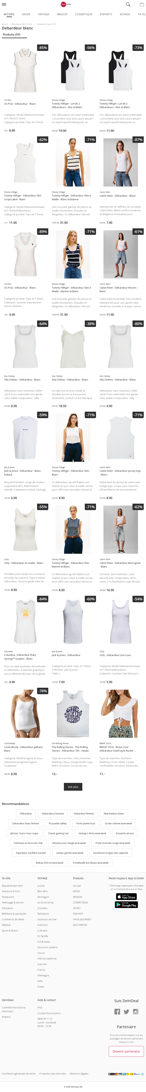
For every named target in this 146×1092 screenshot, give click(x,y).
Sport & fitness (10, 930)
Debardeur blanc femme (25, 823)
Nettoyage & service (13, 902)
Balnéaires (43, 913)
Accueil (9, 14)
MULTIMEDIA (80, 925)
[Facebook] (117, 1011)
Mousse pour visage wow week (69, 843)
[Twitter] (126, 1011)
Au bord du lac (45, 902)
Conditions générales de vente (19, 1073)
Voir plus (73, 787)
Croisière (42, 908)
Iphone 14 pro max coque (24, 833)
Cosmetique (83, 14)
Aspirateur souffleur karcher (31, 853)
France (41, 969)
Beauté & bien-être (12, 885)
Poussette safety (58, 823)
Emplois (6, 1016)
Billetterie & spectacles (14, 913)
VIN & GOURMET (82, 919)
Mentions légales (79, 1073)
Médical (6, 925)
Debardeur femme (84, 813)
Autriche (42, 964)
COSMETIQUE (80, 902)
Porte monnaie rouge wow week (113, 843)
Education (7, 908)
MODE (76, 891)
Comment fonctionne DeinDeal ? (13, 1009)
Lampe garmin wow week (69, 853)
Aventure (42, 925)
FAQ (39, 1007)
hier (132, 1042)
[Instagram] (135, 1011)
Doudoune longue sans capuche (110, 853)
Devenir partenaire (126, 1051)
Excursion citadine (47, 947)
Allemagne (43, 975)
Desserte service (125, 833)
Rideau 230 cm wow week (49, 862)
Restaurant (8, 897)
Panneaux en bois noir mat (28, 843)
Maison (62, 14)
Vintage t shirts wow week (92, 833)
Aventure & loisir (11, 891)
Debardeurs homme (53, 813)
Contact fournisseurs (49, 1013)
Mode (26, 14)
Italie (40, 981)
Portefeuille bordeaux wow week (90, 862)
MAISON (77, 897)
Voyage (125, 14)
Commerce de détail (13, 919)
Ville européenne (46, 958)
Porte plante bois (85, 823)
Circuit (40, 953)
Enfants (106, 14)
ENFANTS (78, 913)
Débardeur (26, 813)
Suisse (40, 885)
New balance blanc (114, 813)
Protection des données (52, 1073)
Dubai (40, 986)
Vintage (43, 14)
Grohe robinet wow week (118, 823)
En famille (42, 936)
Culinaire (42, 930)
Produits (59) (11, 34)
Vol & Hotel (43, 941)
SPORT (77, 908)
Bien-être (42, 891)
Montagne (43, 897)
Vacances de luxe (46, 919)
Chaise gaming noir (58, 833)
